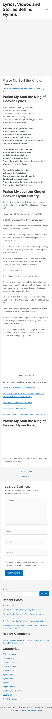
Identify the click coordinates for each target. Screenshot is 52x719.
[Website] (26, 553)
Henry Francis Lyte (13, 205)
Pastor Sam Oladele (11, 640)
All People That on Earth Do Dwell (17, 403)
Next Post (26, 476)
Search (6, 589)
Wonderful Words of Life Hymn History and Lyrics (24, 414)
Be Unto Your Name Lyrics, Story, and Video (22, 610)
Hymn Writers (9, 679)
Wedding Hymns (10, 699)
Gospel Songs (9, 670)
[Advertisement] (26, 46)
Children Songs (9, 654)
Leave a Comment (11, 89)
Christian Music (9, 658)
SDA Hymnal (8, 605)
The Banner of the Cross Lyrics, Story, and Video (24, 621)
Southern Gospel (10, 695)
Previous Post (26, 472)
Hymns (6, 683)
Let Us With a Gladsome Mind (15, 408)
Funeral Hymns (9, 666)
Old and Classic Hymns (30, 89)
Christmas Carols (10, 662)
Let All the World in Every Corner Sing (19, 388)
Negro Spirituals (9, 687)
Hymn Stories (8, 674)
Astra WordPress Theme (32, 710)
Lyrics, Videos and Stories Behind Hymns (21, 9)
